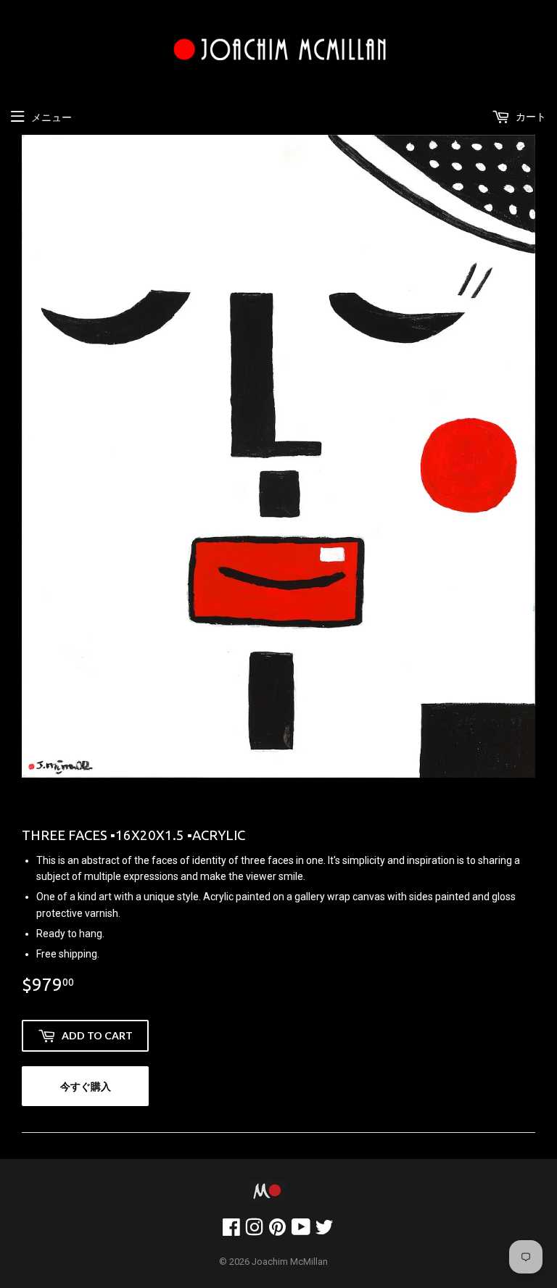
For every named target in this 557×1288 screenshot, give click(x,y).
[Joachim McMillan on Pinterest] (277, 1231)
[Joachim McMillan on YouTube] (301, 1231)
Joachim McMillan (290, 1261)
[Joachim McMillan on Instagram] (254, 1231)
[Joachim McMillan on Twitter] (324, 1231)
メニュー (51, 117)
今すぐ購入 (85, 1086)
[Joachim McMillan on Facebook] (231, 1231)
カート (529, 116)
